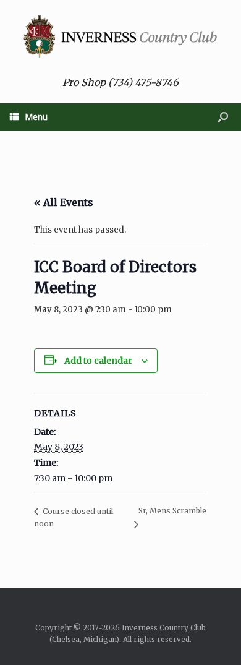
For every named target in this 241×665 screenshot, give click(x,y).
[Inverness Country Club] (120, 36)
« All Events (63, 202)
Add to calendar (98, 360)
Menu (36, 116)
